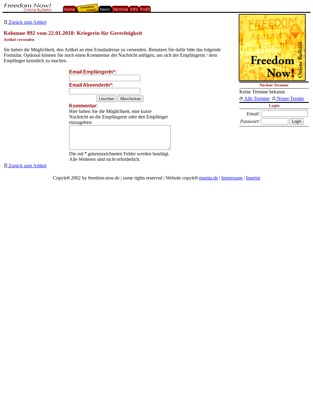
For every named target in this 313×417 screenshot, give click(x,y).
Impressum (231, 177)
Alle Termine (256, 98)
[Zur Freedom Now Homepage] (27, 10)
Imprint (253, 177)
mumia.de (208, 177)
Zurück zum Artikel (26, 22)
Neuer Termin (290, 98)
